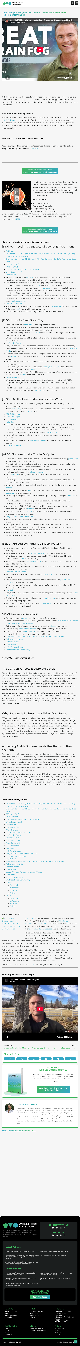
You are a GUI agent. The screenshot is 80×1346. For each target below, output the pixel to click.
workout (71, 496)
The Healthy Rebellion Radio (18, 832)
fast (18, 309)
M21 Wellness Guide (14, 647)
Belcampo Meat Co (14, 639)
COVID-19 (30, 277)
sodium (36, 333)
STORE (33, 1326)
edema (9, 488)
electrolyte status (37, 553)
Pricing (32, 1317)
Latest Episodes (10, 1311)
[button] (76, 3)
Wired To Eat (12, 830)
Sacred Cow (11, 275)
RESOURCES (10, 1326)
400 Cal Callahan (13, 414)
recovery (16, 522)
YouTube (13, 890)
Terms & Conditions (70, 1342)
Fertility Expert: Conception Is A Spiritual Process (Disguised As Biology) (22, 1284)
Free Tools (8, 1328)
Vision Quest (56, 306)
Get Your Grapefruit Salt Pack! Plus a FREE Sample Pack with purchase (40, 171)
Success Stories (36, 1315)
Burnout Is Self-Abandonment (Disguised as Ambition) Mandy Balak (20, 1274)
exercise (30, 509)
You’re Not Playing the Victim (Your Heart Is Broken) (55, 1279)
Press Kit (58, 1332)
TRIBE (33, 1309)
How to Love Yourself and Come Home (53, 1255)
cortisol (42, 503)
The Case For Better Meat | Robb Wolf (22, 269)
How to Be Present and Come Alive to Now (20, 1251)
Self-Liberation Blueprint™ (60, 1314)
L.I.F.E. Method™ (61, 1321)
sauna (29, 411)
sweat (31, 490)
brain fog (34, 148)
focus (53, 626)
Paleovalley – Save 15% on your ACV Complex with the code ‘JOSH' (35, 636)
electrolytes (29, 325)
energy (14, 356)
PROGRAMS (61, 1309)
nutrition (28, 511)
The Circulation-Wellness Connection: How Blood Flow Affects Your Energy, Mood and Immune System (22, 1256)
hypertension (49, 574)
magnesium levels (37, 440)
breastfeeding (47, 603)
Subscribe (8, 1317)
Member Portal (35, 1313)
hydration (14, 475)
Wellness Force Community (18, 650)
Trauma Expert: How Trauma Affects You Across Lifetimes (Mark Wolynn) (56, 1274)
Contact (58, 1334)
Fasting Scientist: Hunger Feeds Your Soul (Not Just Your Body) (21, 1279)
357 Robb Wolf (12, 264)
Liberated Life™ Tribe (63, 1311)
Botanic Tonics (12, 642)
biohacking (16, 409)
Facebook (14, 885)
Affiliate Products (36, 1328)
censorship (48, 288)
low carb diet (52, 432)
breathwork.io (12, 644)
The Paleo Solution (14, 304)
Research (8, 1334)
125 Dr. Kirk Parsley (14, 343)
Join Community (36, 1311)
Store (6, 1330)
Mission (58, 1330)
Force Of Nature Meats (16, 572)
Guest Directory (10, 1315)
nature (25, 618)
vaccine (37, 285)
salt (14, 138)
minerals (38, 390)
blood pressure (36, 472)
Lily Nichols (11, 590)
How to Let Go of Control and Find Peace (54, 1251)
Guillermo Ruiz (12, 377)
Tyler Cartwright (13, 417)
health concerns (18, 301)
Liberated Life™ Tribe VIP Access (64, 1318)
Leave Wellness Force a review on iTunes (24, 872)
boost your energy (51, 367)
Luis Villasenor (12, 419)
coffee (32, 369)
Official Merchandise (38, 1330)
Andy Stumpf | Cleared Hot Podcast (21, 517)
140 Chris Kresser (13, 446)
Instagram (14, 888)
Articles (7, 1332)
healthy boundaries (27, 629)
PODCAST (9, 1309)
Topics (6, 1313)
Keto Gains (10, 422)
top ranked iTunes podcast (40, 929)
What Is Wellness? (14, 272)
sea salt (23, 375)
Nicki (33, 965)
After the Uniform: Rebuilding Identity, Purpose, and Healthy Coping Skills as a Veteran (21, 1263)
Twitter (13, 893)
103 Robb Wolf (12, 267)
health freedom (29, 631)
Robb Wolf (12, 120)
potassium (10, 493)
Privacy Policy (58, 1342)
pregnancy (73, 459)
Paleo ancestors (34, 561)
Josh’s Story (59, 1328)
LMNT (4, 120)
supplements (49, 598)
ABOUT (58, 1326)
